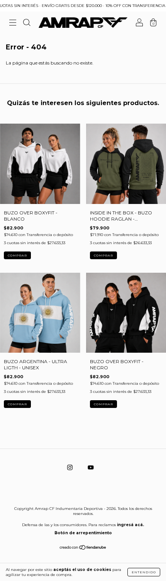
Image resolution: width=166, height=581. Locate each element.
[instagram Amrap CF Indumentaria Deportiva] (70, 468)
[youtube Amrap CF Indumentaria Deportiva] (91, 468)
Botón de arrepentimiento (83, 532)
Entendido (144, 572)
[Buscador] (26, 24)
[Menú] (13, 24)
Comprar (17, 255)
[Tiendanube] (83, 548)
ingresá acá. (130, 524)
